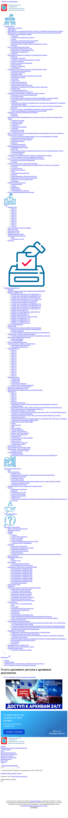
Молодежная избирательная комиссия (19, 337)
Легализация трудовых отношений (21, 85)
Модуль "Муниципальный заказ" (18, 528)
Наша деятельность (13, 472)
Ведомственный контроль (19, 90)
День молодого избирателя (19, 442)
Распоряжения (15, 68)
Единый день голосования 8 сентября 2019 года (25, 312)
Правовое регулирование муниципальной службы (26, 76)
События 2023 (15, 379)
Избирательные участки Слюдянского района (21, 334)
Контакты (14, 45)
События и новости (17, 122)
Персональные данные (18, 77)
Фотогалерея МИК (17, 340)
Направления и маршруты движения (22, 548)
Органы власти (12, 602)
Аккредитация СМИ (14, 584)
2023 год (14, 221)
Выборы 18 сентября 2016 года (20, 320)
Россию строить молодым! (19, 434)
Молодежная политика (18, 170)
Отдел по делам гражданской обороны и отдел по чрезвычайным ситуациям (34, 136)
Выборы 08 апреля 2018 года (20, 315)
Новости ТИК (12, 326)
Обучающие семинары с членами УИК (23, 410)
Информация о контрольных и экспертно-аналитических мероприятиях (33, 475)
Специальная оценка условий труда (22, 91)
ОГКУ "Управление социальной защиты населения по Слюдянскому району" (34, 618)
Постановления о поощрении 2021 (21, 573)
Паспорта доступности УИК (20, 450)
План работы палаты (17, 480)
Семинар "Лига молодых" (19, 431)
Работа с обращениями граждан (17, 342)
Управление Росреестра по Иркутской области (25, 634)
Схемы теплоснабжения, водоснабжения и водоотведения (28, 111)
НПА (13, 237)
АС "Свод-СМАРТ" (17, 154)
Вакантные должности (18, 72)
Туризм (10, 533)
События (14, 535)
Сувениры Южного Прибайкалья (21, 543)
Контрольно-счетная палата (12, 468)
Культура (14, 174)
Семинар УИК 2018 (17, 430)
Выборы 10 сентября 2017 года (20, 318)
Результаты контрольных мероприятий (23, 160)
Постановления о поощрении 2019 (21, 570)
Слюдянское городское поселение (21, 592)
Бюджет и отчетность (17, 61)
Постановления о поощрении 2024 (21, 578)
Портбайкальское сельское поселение (22, 597)
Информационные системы (19, 147)
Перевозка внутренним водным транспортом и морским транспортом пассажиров (36, 554)
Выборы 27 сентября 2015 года (20, 321)
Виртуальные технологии (19, 776)
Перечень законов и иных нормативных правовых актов (25, 486)
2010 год (14, 375)
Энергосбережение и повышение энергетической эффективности (31, 99)
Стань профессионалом (15, 452)
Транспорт (11, 544)
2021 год (14, 218)
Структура (14, 500)
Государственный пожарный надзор (22, 615)
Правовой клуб (16, 436)
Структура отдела (16, 168)
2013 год (14, 371)
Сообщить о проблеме (14, 732)
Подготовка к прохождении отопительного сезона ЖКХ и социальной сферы (34, 98)
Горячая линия (15, 88)
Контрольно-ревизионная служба (18, 388)
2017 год (14, 212)
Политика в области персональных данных (21, 646)
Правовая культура (13, 377)
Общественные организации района (19, 621)
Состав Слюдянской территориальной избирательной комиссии (30, 332)
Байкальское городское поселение (21, 594)
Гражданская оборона (17, 141)
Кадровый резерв (16, 74)
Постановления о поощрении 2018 (21, 568)
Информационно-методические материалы (24, 178)
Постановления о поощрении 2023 (21, 576)
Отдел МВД (15, 607)
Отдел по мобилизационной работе (18, 47)
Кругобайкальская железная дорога (22, 565)
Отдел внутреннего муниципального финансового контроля (26, 158)
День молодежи (16, 425)
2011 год (13, 374)
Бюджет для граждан (10, 514)
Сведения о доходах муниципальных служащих (25, 60)
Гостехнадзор (15, 611)
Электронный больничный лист (21, 71)
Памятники (11, 586)
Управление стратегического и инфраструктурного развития (26, 93)
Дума (5, 205)
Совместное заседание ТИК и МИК (22, 422)
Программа (14, 181)
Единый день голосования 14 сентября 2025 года (26, 296)
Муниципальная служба (18, 476)
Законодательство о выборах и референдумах (21, 343)
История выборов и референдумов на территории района (25, 390)
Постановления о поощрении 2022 (21, 575)
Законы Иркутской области (19, 347)
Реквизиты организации (18, 495)
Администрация (9, 26)
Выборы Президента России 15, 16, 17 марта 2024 (26, 299)
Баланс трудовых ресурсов (19, 84)
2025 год (14, 224)
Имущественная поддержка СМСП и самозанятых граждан (29, 44)
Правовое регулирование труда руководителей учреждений (29, 87)
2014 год (14, 369)
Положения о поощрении (19, 583)
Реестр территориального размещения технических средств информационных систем (37, 150)
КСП (9, 470)
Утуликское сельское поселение (20, 591)
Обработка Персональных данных (11, 773)
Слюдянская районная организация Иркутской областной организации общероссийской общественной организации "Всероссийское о (38, 628)
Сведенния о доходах (17, 239)
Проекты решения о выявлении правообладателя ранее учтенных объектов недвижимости (38, 638)
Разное (13, 423)
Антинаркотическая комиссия (20, 173)
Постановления (16, 189)
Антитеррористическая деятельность (22, 138)
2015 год (14, 208)
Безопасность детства (17, 130)
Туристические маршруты (19, 536)
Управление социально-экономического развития (23, 112)
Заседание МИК (16, 439)
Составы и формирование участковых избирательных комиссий (30, 335)
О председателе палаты (18, 494)
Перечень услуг (16, 560)
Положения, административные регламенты (24, 40)
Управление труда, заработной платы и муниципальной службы (27, 69)
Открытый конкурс (17, 552)
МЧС (12, 605)
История (10, 532)
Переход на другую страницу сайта (22, 179)
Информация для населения (16, 631)
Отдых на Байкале (16, 540)
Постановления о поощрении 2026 (21, 581)
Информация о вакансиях (19, 489)
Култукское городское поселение (21, 595)
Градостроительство (17, 96)
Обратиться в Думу (13, 232)
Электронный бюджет (18, 152)
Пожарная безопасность (18, 144)
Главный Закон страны (18, 444)
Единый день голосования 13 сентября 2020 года (26, 307)
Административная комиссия (17, 182)
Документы (14, 128)
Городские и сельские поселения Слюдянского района (24, 587)
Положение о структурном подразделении (24, 95)
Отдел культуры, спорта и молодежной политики (23, 163)
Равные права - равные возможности (22, 385)
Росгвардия (14, 643)
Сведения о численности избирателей (19, 387)
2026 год (14, 226)
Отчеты (13, 39)
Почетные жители (13, 556)
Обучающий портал (17, 453)
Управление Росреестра (18, 619)
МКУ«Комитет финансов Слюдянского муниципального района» (27, 55)
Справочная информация (19, 127)
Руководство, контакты (15, 28)
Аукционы (14, 36)
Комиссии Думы (13, 229)
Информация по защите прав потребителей (14, 748)
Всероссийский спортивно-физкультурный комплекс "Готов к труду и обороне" (35, 165)
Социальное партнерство (19, 82)
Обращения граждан (17, 478)
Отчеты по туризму (17, 538)
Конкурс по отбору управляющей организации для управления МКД (32, 109)
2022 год (14, 220)
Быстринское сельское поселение (21, 599)
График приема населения (16, 234)
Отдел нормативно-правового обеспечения (21, 192)
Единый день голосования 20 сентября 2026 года (26, 294)
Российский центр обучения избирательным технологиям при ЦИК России (34, 455)
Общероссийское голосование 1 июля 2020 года (25, 308)
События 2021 (15, 382)
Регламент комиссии (17, 331)
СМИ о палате (15, 497)
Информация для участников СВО (18, 645)
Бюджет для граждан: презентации (21, 63)
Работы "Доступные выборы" (20, 433)
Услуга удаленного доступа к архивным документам (27, 157)
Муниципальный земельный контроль (23, 42)
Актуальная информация (15, 324)
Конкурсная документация (19, 546)
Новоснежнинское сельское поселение (23, 600)
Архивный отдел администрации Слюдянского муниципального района (30, 155)
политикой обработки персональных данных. (34, 805)
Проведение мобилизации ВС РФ (21, 48)
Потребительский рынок (15, 648)
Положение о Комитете (18, 58)
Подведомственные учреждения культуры (24, 176)
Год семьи (14, 166)
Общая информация (17, 339)
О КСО (10, 488)
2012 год (14, 372)
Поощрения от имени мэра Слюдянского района (22, 567)
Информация (15, 187)
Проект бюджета (16, 64)
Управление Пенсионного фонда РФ (22, 608)
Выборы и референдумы (15, 292)
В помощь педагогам (17, 131)
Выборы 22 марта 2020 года (19, 310)
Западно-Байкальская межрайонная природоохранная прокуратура (31, 616)
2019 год (14, 215)
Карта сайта (4, 760)
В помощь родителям (17, 120)
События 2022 (15, 380)
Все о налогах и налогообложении (21, 603)
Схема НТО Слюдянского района (21, 650)
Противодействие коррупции (17, 236)
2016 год (14, 210)
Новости (3, 762)
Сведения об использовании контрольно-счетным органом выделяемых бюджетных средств (39, 499)
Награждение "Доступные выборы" (22, 438)
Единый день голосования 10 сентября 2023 (24, 300)
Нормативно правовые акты (19, 52)
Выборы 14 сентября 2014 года (20, 323)
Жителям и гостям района (12, 527)
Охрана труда (15, 80)
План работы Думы (14, 231)
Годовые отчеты (16, 473)
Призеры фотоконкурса (18, 402)
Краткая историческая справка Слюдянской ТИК (26, 329)
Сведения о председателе (19, 484)
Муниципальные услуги (15, 557)
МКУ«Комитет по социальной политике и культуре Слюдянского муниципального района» (35, 31)
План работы (12, 29)
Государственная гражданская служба (19, 447)
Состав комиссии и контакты (20, 190)
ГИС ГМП (14, 149)
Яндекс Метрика (36, 801)
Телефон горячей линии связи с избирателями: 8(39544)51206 (26, 291)
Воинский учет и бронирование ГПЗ (22, 50)
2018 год (14, 213)
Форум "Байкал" (16, 428)
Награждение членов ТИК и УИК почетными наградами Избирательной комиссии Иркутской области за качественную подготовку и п (36, 408)
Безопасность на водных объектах (21, 139)
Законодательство (16, 123)
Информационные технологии (17, 146)
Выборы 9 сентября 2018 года (20, 313)
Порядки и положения (18, 66)
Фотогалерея (11, 391)
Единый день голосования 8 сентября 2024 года (25, 297)
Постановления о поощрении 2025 (21, 579)
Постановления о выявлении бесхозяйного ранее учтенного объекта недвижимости (36, 106)
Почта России (15, 642)
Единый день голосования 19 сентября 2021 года (26, 305)
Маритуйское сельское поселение (21, 589)
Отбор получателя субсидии (19, 551)
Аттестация (14, 79)
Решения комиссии (13, 348)
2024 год (14, 223)
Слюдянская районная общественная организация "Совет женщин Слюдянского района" (38, 626)
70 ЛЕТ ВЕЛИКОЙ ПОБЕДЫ (20, 564)
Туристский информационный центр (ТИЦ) (24, 541)
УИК (12, 426)
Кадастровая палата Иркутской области (23, 640)
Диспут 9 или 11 (16, 441)
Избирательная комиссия (11, 288)
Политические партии (14, 446)
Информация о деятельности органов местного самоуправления (30, 632)
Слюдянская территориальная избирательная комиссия (24, 328)
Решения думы (12, 207)
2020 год (14, 216)
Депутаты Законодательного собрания (19, 228)
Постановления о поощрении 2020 (21, 572)
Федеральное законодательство (20, 345)
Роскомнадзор (15, 613)
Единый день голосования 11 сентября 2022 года (26, 304)
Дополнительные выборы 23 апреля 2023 (23, 302)
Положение (14, 115)
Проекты (14, 101)
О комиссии (15, 125)
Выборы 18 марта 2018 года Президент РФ (24, 316)
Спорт (13, 171)
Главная (3, 746)
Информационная (6, 759)
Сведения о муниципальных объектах (22, 37)
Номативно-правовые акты (19, 549)
